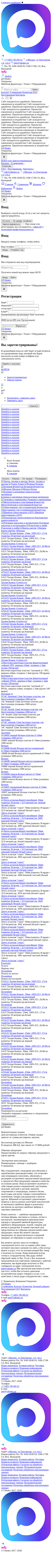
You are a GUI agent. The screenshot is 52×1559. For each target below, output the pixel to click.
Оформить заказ (15, 400)
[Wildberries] (3, 1301)
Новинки (15, 479)
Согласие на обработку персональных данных (22, 1372)
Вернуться (20, 326)
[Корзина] (11, 99)
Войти (13, 277)
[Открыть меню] (2, 87)
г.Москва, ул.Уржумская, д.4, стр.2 (25, 1358)
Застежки (5, 707)
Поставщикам (8, 95)
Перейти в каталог (10, 409)
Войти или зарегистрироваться (16, 160)
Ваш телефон (7, 246)
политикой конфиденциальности (17, 229)
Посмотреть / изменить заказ (21, 398)
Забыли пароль (14, 380)
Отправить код (17, 250)
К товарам (12, 466)
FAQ (35, 92)
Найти (35, 89)
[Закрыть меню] (4, 157)
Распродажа (40, 479)
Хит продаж (27, 479)
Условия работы (26, 1365)
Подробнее (6, 971)
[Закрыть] (4, 200)
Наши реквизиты (9, 1365)
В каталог (6, 963)
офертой (37, 227)
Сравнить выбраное (11, 2)
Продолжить (7, 326)
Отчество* (6, 308)
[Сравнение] (3, 99)
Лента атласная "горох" (12, 813)
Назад (5, 250)
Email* (4, 311)
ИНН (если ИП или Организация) (18, 320)
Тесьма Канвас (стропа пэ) (14, 543)
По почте (6, 221)
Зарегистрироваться (11, 224)
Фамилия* (6, 305)
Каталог (5, 92)
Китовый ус (7, 675)
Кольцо (4, 745)
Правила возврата (10, 1368)
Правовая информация (30, 1368)
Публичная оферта (10, 1370)
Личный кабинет (41, 1286)
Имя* (3, 302)
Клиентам (27, 92)
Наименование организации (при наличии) (22, 314)
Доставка (39, 1365)
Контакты (20, 95)
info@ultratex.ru (12, 172)
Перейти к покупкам (11, 364)
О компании (16, 92)
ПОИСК (33, 406)
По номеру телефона (22, 221)
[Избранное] (7, 99)
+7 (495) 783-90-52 (19, 1295)
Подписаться (8, 1124)
